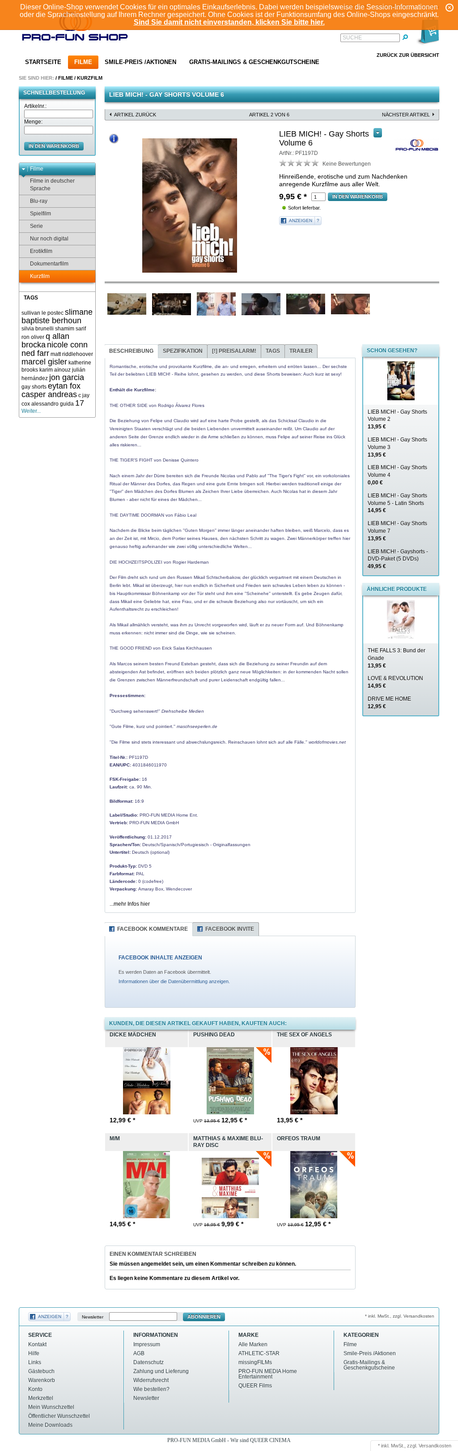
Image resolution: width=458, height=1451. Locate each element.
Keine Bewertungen (346, 164)
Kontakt (37, 1344)
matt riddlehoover (72, 354)
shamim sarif (70, 328)
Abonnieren (204, 1316)
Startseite (43, 62)
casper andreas (49, 394)
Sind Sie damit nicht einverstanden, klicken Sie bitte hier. (229, 22)
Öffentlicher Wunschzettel (59, 1416)
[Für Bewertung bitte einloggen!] (283, 162)
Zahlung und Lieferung (161, 1371)
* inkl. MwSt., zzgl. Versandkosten (399, 1316)
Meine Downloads (50, 1425)
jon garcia (66, 377)
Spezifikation (183, 351)
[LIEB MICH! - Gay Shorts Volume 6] (190, 205)
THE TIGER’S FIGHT (131, 460)
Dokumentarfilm (49, 264)
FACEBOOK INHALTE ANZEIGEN (160, 957)
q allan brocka (45, 340)
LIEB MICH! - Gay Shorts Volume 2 (397, 419)
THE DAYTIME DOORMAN (137, 515)
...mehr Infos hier (130, 904)
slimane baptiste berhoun (57, 316)
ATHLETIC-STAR (259, 1353)
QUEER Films (255, 1386)
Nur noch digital (49, 238)
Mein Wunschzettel (51, 1407)
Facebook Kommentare (152, 929)
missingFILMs (255, 1362)
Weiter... (31, 411)
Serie (36, 226)
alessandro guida (52, 404)
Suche (352, 37)
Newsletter (92, 1316)
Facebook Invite (229, 929)
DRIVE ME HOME (389, 703)
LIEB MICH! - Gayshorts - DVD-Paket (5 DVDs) (398, 559)
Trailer (301, 351)
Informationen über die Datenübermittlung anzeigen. (174, 981)
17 (79, 402)
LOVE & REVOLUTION (395, 682)
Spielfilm (40, 213)
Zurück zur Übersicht (408, 55)
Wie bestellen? (151, 1389)
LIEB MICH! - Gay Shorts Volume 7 (397, 531)
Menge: (33, 122)
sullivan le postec (42, 313)
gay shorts (34, 387)
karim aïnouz (55, 370)
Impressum (146, 1344)
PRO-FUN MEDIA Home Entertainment (267, 1374)
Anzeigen (300, 220)
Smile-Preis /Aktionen (140, 62)
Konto (35, 1389)
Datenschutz (148, 1362)
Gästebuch (41, 1371)
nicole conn (67, 344)
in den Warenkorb (54, 146)
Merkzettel (40, 1398)
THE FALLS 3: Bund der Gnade (396, 658)
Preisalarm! (234, 351)
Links (34, 1362)
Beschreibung (131, 351)
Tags (273, 351)
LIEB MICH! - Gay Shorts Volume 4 (397, 475)
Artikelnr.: (35, 106)
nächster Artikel (406, 114)
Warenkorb (41, 1380)
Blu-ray (38, 201)
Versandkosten (435, 1445)
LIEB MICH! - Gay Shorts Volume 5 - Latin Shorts (397, 503)
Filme (83, 62)
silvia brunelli (37, 328)
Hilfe (33, 1353)
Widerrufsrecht (151, 1380)
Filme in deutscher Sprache (52, 185)
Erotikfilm (41, 251)
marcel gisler (44, 361)
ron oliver (32, 337)
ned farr (35, 353)
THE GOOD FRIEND (131, 648)
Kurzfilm (89, 78)
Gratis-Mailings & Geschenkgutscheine (254, 62)
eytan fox (64, 385)
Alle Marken (252, 1344)
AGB (138, 1353)
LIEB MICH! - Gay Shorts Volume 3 (397, 447)
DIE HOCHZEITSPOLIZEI (136, 562)
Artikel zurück (135, 114)
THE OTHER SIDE (129, 405)
